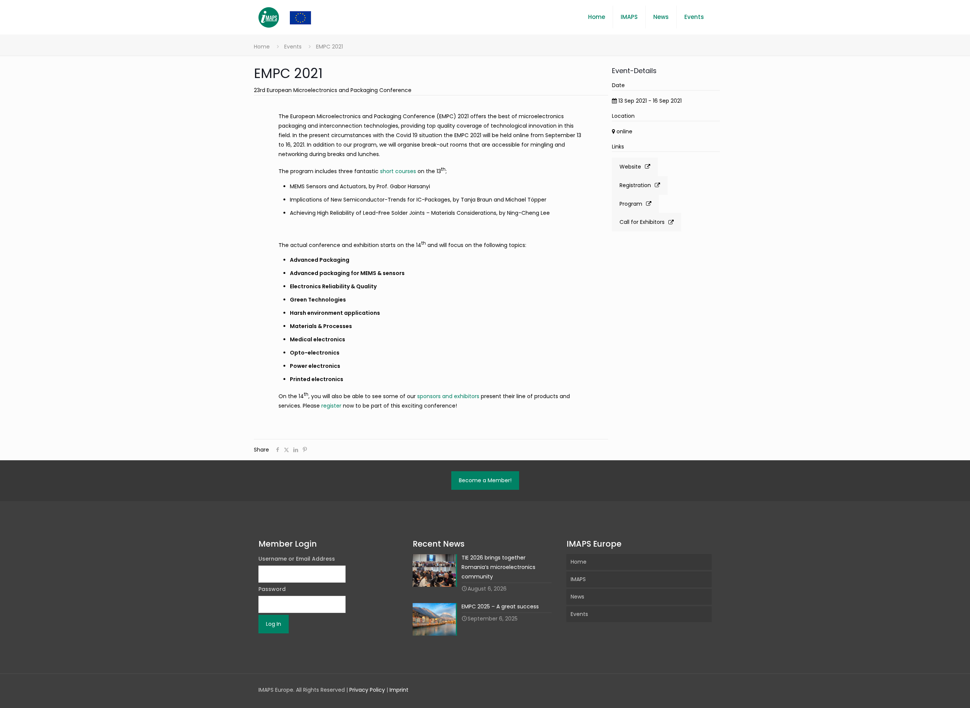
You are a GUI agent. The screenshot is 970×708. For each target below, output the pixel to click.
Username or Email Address (296, 559)
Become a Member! (485, 480)
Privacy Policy (367, 690)
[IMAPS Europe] (292, 17)
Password (272, 589)
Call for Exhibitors (642, 222)
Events (293, 46)
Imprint (399, 690)
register (331, 405)
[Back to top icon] (934, 692)
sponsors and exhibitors (448, 396)
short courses (398, 171)
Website (630, 166)
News (577, 596)
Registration (635, 185)
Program (631, 204)
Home (262, 46)
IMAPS (578, 579)
